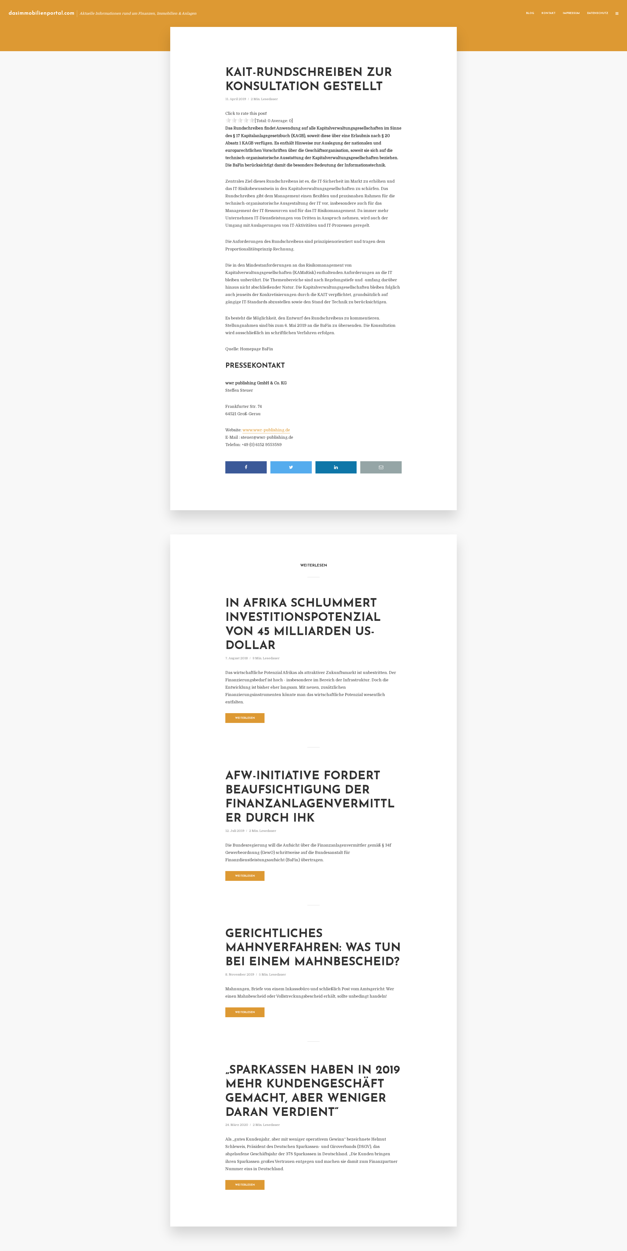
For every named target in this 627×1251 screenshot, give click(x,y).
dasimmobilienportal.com (41, 13)
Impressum (571, 13)
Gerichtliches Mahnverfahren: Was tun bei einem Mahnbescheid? (313, 948)
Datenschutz (597, 13)
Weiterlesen (245, 718)
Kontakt (548, 13)
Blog (530, 13)
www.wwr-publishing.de (266, 430)
